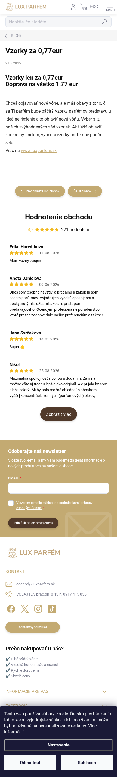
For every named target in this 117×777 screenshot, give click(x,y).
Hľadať (104, 22)
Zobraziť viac (58, 414)
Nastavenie (59, 745)
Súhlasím (87, 762)
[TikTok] (51, 608)
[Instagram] (37, 608)
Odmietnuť (30, 762)
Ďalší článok (82, 191)
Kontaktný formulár (32, 627)
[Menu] (110, 7)
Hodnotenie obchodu (58, 217)
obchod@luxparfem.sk (35, 584)
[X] (24, 608)
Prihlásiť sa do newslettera (33, 523)
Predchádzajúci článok (42, 191)
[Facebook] (10, 608)
